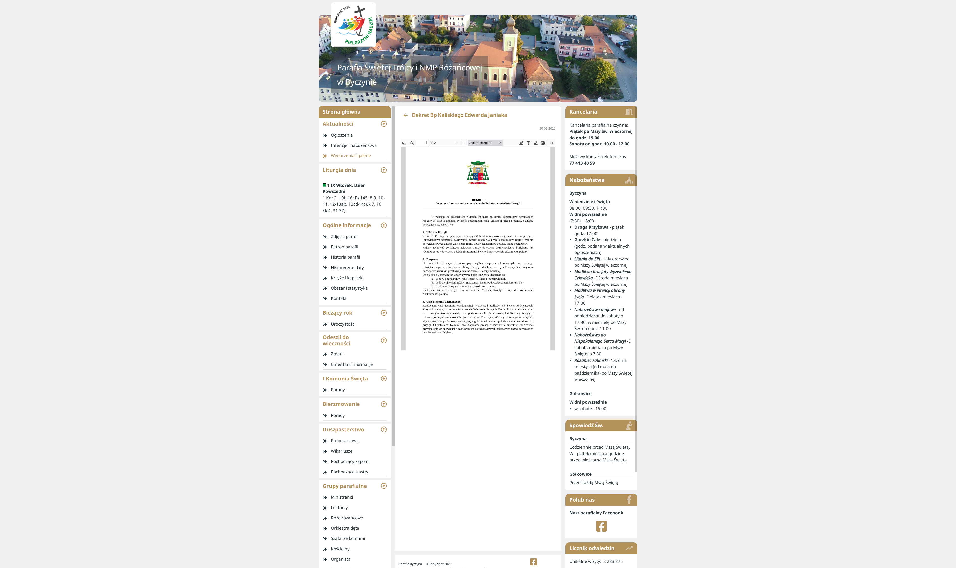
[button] (355, 124)
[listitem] (355, 135)
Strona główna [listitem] (342, 111)
